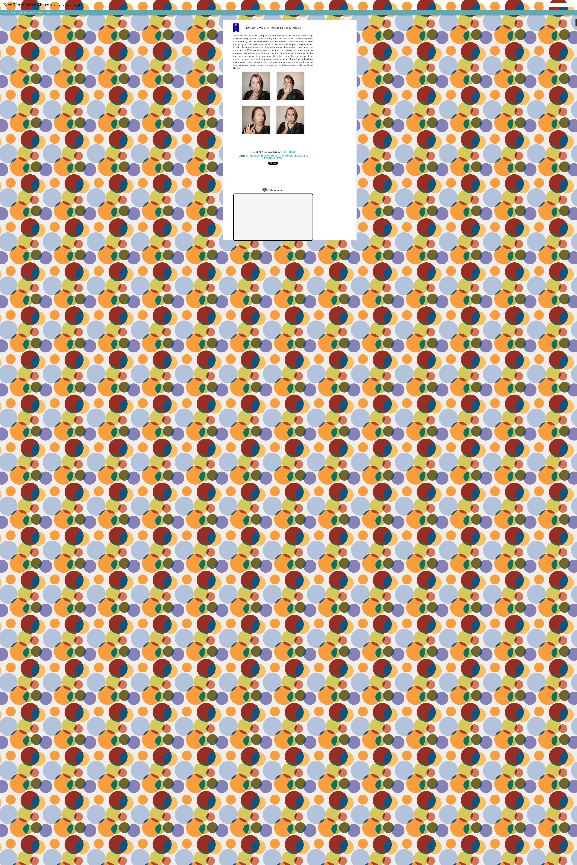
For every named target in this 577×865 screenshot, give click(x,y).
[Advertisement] (329, 71)
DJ (247, 156)
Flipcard (13, 12)
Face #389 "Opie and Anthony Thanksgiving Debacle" (273, 27)
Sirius (306, 156)
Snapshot (49, 12)
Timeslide (59, 12)
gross (251, 156)
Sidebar (40, 12)
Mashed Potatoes (267, 156)
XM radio (279, 158)
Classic (4, 12)
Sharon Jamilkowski (288, 152)
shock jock (298, 156)
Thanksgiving (269, 158)
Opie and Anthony (281, 156)
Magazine (23, 12)
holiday (257, 156)
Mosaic (32, 12)
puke (291, 156)
